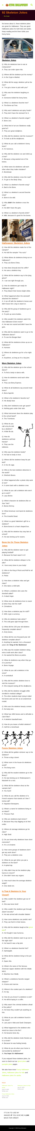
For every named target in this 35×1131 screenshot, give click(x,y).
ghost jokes (22, 1061)
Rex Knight (6, 16)
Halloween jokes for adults (11, 1075)
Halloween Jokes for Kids (24, 1085)
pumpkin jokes (7, 1064)
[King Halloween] (16, 5)
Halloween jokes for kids (16, 1072)
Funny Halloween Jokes (8, 1094)
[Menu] (2, 5)
